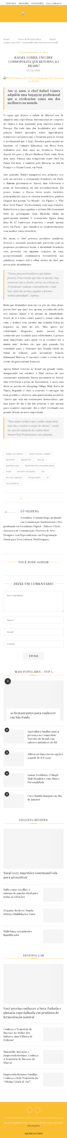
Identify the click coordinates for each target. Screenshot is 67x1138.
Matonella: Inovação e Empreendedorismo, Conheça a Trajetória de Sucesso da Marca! (20, 1057)
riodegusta (34, 477)
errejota (26, 460)
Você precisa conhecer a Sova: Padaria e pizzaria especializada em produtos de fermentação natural (32, 1012)
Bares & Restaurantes (29, 39)
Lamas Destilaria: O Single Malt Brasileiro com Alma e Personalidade (43, 778)
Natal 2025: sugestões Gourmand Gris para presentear (30, 875)
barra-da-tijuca (14, 454)
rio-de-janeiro (14, 477)
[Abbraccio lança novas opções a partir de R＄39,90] (13, 759)
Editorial (11, 3)
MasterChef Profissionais (39, 466)
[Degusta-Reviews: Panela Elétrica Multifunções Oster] (53, 915)
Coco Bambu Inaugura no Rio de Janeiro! (44, 797)
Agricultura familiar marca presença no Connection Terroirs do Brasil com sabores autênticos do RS (43, 737)
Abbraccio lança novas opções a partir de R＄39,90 (45, 755)
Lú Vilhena (30, 511)
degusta (10, 460)
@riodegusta (33, 1125)
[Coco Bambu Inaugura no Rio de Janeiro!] (13, 801)
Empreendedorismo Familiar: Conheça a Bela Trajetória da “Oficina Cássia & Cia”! (20, 1078)
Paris (8, 471)
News (45, 52)
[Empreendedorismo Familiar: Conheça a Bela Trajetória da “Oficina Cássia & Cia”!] (53, 1079)
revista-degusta (26, 471)
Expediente (37, 3)
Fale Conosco (54, 3)
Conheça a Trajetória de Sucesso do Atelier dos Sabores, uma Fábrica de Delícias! (17, 1034)
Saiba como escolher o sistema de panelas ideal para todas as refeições (20, 893)
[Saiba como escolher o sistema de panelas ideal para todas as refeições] (53, 895)
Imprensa (24, 3)
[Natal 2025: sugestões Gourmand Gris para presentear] (33, 849)
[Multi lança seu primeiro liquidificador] (53, 936)
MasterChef (12, 466)
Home (6, 39)
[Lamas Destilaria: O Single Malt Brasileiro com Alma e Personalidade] (13, 780)
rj (48, 477)
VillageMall (12, 483)
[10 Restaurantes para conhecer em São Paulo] (33, 700)
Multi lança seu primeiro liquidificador (17, 933)
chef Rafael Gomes (39, 454)
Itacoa (40, 460)
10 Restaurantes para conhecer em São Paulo (33, 715)
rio (43, 471)
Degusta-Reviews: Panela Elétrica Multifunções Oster (19, 912)
